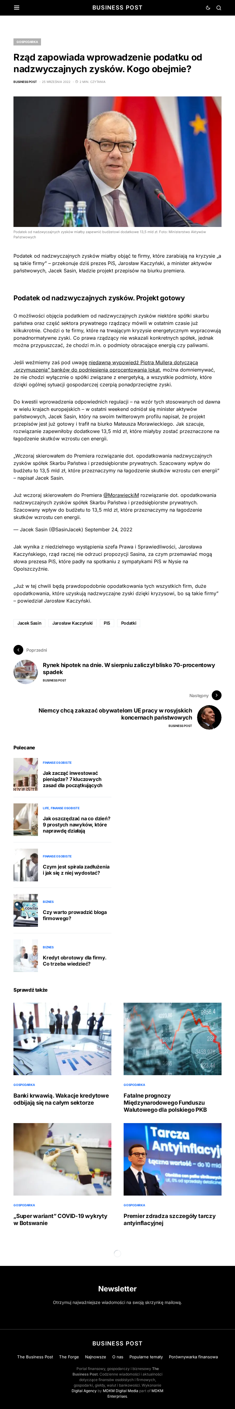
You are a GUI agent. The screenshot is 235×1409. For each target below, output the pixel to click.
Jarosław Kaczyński (72, 623)
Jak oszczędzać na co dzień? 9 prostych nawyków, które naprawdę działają (76, 824)
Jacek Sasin (29, 623)
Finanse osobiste (57, 762)
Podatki (128, 623)
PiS (107, 623)
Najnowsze (95, 1356)
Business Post (117, 7)
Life (46, 808)
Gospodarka (27, 42)
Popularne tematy (146, 1356)
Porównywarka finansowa (193, 1356)
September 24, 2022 (108, 529)
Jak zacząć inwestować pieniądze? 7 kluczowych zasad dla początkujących (73, 779)
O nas (117, 1356)
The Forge (69, 1356)
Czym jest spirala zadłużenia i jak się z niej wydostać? (76, 870)
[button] (16, 7)
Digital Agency (84, 1390)
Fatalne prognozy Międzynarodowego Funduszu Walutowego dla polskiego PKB (165, 1102)
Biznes (48, 902)
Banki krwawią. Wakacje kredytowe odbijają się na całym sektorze (61, 1099)
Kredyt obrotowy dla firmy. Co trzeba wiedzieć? (74, 960)
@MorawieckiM (121, 495)
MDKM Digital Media (120, 1390)
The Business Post (35, 1356)
